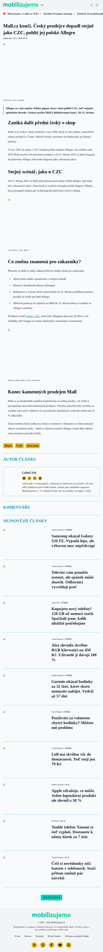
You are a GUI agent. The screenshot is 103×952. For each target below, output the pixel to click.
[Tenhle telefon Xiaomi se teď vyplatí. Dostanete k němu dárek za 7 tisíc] (25, 832)
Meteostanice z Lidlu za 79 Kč (23, 13)
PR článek (55, 821)
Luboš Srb (7, 38)
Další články (51, 897)
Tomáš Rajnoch (57, 566)
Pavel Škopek (57, 712)
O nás (17, 936)
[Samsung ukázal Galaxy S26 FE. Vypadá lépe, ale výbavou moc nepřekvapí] (25, 541)
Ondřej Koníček (58, 530)
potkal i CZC (33, 316)
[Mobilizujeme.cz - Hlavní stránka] (20, 5)
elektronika (33, 445)
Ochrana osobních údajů (77, 936)
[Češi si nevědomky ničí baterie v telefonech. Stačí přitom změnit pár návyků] (25, 869)
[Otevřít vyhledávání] (91, 5)
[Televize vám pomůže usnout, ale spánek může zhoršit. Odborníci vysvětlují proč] (25, 578)
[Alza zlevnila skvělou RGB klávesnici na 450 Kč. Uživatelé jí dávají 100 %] (25, 650)
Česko (19, 445)
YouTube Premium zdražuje (57, 13)
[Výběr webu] (42, 5)
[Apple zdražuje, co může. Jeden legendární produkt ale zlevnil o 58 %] (25, 796)
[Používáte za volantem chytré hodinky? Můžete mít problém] (25, 723)
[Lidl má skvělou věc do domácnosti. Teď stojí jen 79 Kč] (25, 759)
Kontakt (40, 936)
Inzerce (28, 936)
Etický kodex (54, 936)
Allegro (8, 445)
